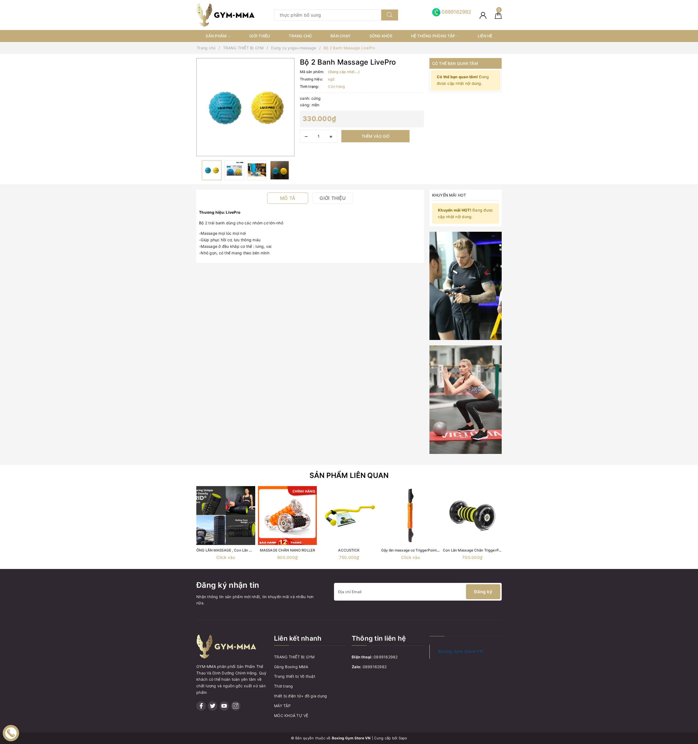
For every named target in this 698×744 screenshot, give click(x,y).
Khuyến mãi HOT (449, 195)
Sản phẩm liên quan (349, 475)
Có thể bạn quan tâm (455, 63)
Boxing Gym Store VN (460, 651)
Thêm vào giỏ (376, 136)
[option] (245, 107)
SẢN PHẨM (217, 36)
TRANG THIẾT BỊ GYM (294, 657)
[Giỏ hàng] (498, 15)
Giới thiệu (259, 36)
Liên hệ (485, 36)
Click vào (225, 557)
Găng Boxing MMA (291, 666)
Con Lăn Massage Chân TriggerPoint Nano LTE (482, 550)
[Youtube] (224, 706)
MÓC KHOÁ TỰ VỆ (291, 715)
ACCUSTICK (349, 550)
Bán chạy (340, 36)
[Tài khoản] (483, 15)
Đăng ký (483, 591)
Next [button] (517, 530)
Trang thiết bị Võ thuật (294, 676)
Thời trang (283, 686)
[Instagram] (235, 706)
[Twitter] (212, 706)
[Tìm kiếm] (389, 15)
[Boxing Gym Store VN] (225, 14)
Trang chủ (300, 36)
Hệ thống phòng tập (433, 36)
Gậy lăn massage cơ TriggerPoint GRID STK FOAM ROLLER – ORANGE (440, 550)
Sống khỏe (380, 36)
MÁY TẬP (282, 705)
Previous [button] (181, 530)
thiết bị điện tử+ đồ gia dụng (300, 696)
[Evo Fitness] (465, 285)
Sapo (403, 738)
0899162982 (386, 657)
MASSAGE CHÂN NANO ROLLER (287, 550)
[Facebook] (201, 706)
